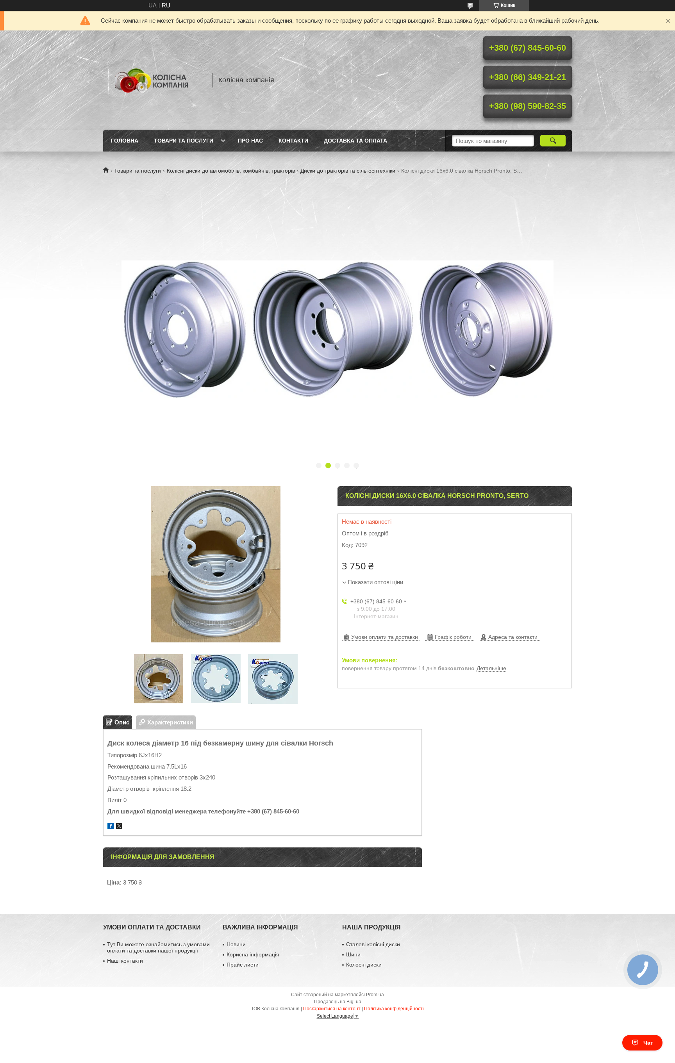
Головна (124, 140)
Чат (648, 1043)
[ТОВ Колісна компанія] (154, 80)
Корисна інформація (253, 954)
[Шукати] (553, 140)
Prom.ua (375, 994)
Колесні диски (364, 964)
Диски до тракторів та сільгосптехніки (347, 171)
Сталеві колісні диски (373, 944)
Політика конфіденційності (394, 1008)
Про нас (250, 140)
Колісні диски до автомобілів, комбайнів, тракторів (231, 171)
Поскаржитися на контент (332, 1008)
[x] (119, 827)
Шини (353, 954)
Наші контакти (125, 961)
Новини (236, 944)
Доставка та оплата (355, 140)
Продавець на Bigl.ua (337, 1001)
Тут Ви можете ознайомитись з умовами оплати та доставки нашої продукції (158, 947)
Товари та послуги (183, 140)
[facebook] (110, 827)
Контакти (293, 140)
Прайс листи (243, 964)
